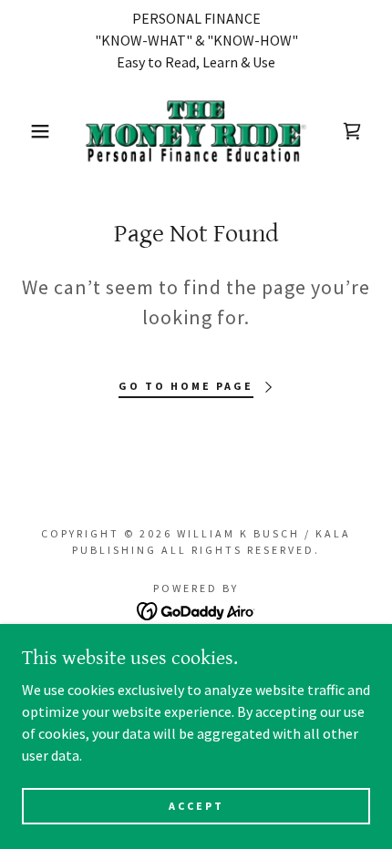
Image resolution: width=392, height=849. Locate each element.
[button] (29, 131)
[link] (195, 131)
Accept (196, 806)
